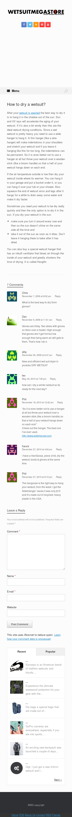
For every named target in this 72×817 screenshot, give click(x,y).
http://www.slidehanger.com (37, 435)
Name (11, 576)
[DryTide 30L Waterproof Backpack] (16, 692)
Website (11, 607)
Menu (15, 91)
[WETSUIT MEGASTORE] (36, 12)
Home (15, 815)
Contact (40, 815)
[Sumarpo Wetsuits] (16, 671)
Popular (50, 651)
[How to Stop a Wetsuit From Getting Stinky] (16, 773)
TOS (21, 815)
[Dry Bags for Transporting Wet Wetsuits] (16, 714)
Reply (58, 296)
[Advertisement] (36, 62)
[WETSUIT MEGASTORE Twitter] (30, 24)
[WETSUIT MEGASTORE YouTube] (48, 24)
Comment (13, 531)
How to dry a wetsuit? (26, 104)
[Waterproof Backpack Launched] (16, 754)
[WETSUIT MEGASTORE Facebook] (24, 24)
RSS (48, 815)
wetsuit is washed (29, 113)
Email (11, 591)
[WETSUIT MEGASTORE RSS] (36, 24)
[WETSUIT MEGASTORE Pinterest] (42, 24)
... (27, 660)
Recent (21, 651)
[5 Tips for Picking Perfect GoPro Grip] (16, 733)
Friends (56, 815)
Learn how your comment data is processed (34, 637)
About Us (30, 815)
